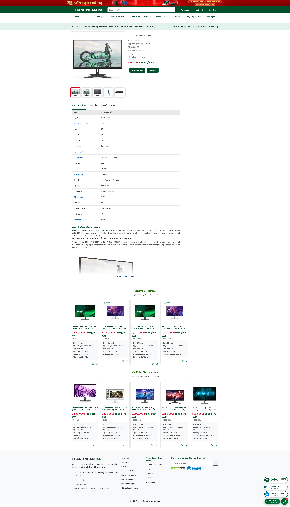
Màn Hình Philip (211, 26)
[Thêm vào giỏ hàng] (93, 364)
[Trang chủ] (172, 26)
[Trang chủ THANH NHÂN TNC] (88, 9)
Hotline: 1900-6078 (155, 465)
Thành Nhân (140, 501)
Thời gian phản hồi (81, 123)
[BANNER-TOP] (145, 3)
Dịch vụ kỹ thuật (162, 17)
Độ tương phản (80, 152)
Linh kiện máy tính (117, 17)
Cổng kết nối (79, 157)
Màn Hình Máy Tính (182, 26)
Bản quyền (125, 466)
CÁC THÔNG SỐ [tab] (79, 105)
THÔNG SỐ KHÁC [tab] (108, 105)
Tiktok (150, 478)
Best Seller (135, 17)
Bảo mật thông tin (128, 484)
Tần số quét (79, 197)
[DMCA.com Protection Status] (178, 468)
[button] (153, 70)
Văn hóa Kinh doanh (129, 471)
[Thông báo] (194, 468)
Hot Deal (147, 17)
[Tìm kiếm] (215, 463)
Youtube (151, 473)
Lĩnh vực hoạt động (128, 475)
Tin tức (177, 17)
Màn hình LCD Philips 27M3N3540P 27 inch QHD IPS (92, 230)
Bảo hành (77, 220)
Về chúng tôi (210, 17)
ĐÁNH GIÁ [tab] (93, 105)
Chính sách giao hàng (129, 488)
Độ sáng (77, 186)
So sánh (153, 70)
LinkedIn (151, 482)
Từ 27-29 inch (197, 26)
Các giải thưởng (127, 479)
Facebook (151, 469)
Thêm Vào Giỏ (137, 70)
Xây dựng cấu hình (194, 17)
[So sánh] (97, 364)
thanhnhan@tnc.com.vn (84, 480)
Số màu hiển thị (80, 174)
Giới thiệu (125, 462)
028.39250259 (80, 484)
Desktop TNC (101, 17)
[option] (98, 58)
